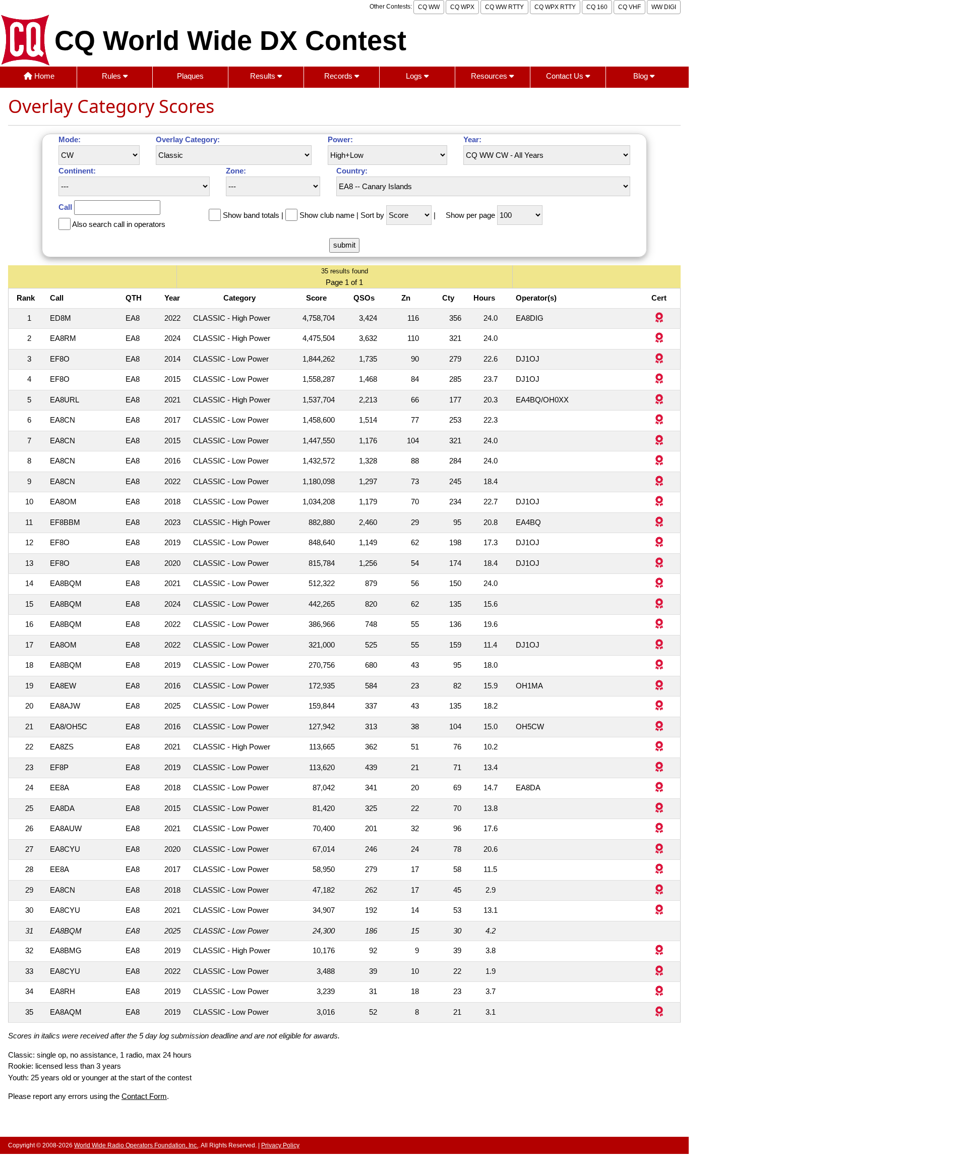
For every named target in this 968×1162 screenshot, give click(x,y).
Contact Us (565, 76)
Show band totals (251, 215)
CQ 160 (597, 7)
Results (263, 76)
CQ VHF (629, 7)
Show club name (326, 215)
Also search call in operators (118, 224)
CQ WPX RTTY (555, 7)
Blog (641, 76)
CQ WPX (462, 7)
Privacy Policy (280, 1145)
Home (43, 76)
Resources (490, 76)
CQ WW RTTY (504, 7)
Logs (415, 76)
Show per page (470, 215)
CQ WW (429, 7)
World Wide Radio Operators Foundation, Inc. (136, 1145)
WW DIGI (663, 7)
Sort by (372, 215)
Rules (112, 76)
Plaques (190, 76)
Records (339, 76)
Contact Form (144, 1096)
